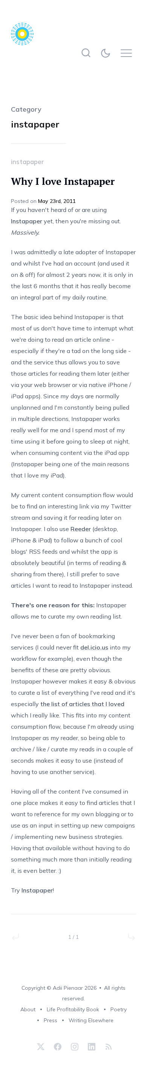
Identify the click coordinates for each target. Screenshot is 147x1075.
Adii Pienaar (68, 987)
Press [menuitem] (50, 1020)
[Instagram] (74, 1047)
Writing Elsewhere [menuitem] (91, 1020)
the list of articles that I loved (82, 704)
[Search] (86, 53)
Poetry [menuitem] (118, 1009)
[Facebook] (57, 1047)
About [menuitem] (27, 1009)
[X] (40, 1047)
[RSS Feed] (107, 1047)
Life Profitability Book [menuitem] (73, 1009)
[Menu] (128, 53)
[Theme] (107, 53)
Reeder (80, 529)
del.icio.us (94, 647)
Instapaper (26, 221)
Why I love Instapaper (63, 181)
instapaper (27, 162)
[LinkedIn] (91, 1047)
